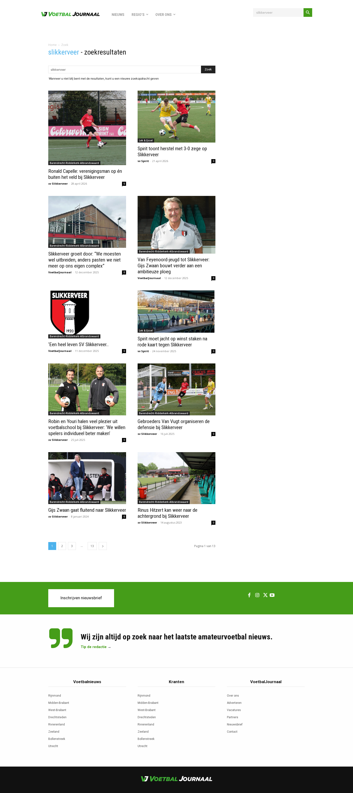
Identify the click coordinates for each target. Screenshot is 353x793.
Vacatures (234, 710)
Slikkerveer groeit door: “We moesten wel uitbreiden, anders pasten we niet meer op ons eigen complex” (84, 260)
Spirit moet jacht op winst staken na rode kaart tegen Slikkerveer (172, 342)
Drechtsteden (57, 717)
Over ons (233, 695)
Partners (232, 717)
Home (52, 45)
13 (92, 546)
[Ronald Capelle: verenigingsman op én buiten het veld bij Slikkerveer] (87, 128)
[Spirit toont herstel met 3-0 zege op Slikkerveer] (176, 117)
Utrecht (53, 746)
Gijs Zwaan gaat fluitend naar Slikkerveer (87, 510)
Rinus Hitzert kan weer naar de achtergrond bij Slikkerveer (167, 513)
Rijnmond (54, 695)
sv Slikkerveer (58, 183)
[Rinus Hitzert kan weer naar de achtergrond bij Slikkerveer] (176, 478)
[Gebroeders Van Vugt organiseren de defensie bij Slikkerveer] (176, 389)
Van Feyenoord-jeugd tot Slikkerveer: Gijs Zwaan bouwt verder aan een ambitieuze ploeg (173, 266)
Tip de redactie (94, 647)
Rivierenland (56, 724)
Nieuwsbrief (235, 724)
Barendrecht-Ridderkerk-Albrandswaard (74, 163)
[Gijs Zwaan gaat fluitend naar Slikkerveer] (87, 478)
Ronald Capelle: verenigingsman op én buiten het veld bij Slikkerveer (85, 174)
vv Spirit (143, 161)
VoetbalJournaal (60, 272)
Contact (232, 731)
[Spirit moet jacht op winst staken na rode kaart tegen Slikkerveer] (176, 311)
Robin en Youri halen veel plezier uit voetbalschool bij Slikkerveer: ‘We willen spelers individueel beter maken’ (86, 427)
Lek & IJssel (146, 140)
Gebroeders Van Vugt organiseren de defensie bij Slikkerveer (174, 424)
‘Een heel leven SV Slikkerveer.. (78, 344)
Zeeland (53, 731)
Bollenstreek (56, 739)
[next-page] (103, 546)
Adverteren (234, 703)
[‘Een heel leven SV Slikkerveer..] (87, 314)
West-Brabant (57, 710)
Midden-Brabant (58, 703)
